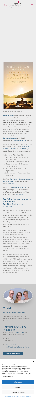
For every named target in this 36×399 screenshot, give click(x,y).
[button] (33, 361)
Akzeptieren (18, 382)
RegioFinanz (20, 332)
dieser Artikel (19, 194)
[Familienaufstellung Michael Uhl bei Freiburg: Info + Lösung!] (13, 4)
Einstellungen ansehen (18, 392)
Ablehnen (18, 387)
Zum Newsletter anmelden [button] (13, 353)
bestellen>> (11, 184)
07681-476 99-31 (10, 345)
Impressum (28, 396)
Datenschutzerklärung (19, 396)
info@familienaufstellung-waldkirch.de (17, 347)
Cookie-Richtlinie (9, 396)
